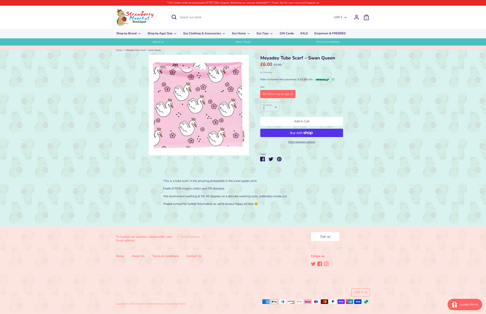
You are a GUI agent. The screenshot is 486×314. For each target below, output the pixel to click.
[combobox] (269, 106)
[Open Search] (174, 17)
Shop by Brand (126, 33)
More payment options (301, 142)
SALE (304, 33)
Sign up (325, 236)
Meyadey (267, 72)
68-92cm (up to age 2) (278, 94)
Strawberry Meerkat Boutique (149, 303)
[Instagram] (326, 264)
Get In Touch (243, 42)
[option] (158, 42)
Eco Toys (263, 33)
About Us (158, 42)
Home (120, 256)
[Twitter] (313, 264)
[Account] (356, 16)
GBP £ (338, 17)
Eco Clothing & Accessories (202, 33)
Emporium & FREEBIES (330, 33)
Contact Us (194, 256)
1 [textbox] (264, 108)
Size (262, 86)
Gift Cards (287, 33)
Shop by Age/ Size (160, 33)
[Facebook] (319, 264)
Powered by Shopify (175, 303)
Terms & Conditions (327, 42)
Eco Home (239, 33)
